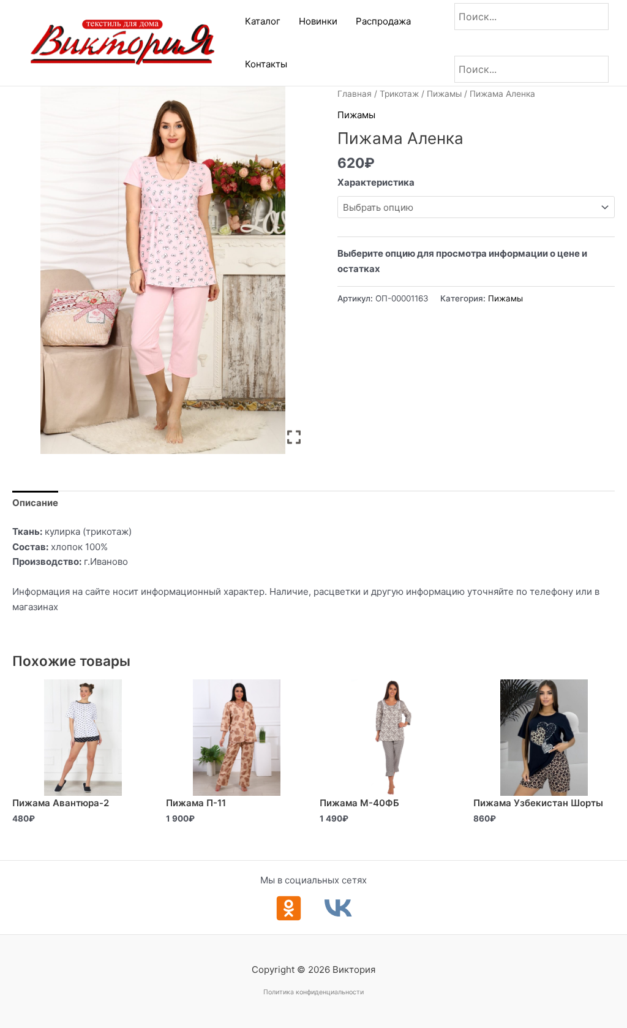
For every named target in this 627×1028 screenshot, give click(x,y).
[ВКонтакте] (338, 908)
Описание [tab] (35, 502)
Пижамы (444, 94)
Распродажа (383, 21)
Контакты (266, 64)
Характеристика (376, 182)
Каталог (262, 21)
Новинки (318, 21)
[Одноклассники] (288, 908)
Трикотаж (399, 94)
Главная (354, 94)
